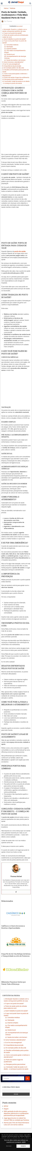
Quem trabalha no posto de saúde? (14, 39)
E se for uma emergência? (11, 64)
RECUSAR (8, 1146)
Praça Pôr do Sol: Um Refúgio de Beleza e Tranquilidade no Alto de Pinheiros (15, 955)
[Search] (27, 1078)
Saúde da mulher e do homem (14, 60)
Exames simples (10, 48)
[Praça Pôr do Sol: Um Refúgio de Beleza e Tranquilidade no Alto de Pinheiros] (16, 941)
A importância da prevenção (11, 66)
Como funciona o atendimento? (12, 62)
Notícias (12, 8)
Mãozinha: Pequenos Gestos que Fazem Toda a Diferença (13, 983)
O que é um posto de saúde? (12, 33)
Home (6, 8)
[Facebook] (16, 892)
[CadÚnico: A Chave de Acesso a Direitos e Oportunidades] (16, 913)
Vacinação (8, 46)
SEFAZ (6, 1106)
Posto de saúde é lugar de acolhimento (15, 77)
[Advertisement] (16, 137)
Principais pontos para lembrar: (12, 79)
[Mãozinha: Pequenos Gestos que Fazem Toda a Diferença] (16, 969)
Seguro (6, 1109)
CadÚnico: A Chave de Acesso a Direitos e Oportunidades (13, 927)
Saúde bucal (9, 54)
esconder (19, 26)
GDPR (24, 1142)
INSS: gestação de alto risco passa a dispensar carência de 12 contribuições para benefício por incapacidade (16, 1113)
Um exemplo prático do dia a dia (13, 68)
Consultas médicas (11, 45)
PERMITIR (23, 1146)
